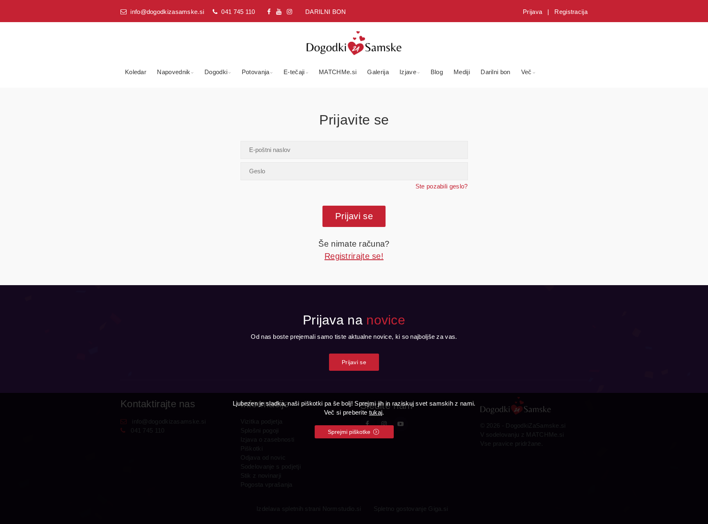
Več (526, 71)
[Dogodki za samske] (354, 38)
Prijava (532, 11)
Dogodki (215, 71)
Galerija (377, 71)
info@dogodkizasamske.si (167, 11)
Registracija (571, 11)
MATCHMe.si (337, 71)
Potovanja (256, 71)
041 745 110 (238, 11)
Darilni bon (495, 71)
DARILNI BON (325, 11)
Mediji (462, 71)
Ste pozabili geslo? (441, 186)
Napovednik (173, 71)
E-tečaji (294, 71)
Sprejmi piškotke (350, 432)
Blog (437, 71)
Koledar (135, 71)
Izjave (407, 71)
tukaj (376, 412)
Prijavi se (354, 362)
